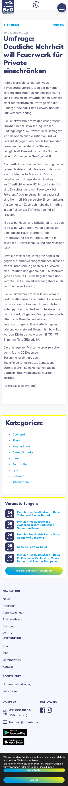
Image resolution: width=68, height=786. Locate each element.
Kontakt (8, 666)
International (21, 482)
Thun (16, 440)
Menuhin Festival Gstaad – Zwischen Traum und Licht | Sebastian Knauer (35, 525)
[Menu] (61, 7)
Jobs (5, 653)
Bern (16, 458)
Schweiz (18, 476)
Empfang (9, 626)
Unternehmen (13, 638)
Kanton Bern (21, 464)
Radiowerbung (12, 619)
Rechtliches (12, 676)
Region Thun (21, 446)
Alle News (11, 25)
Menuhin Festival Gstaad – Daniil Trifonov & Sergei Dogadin (38, 514)
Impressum (10, 691)
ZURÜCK (59, 25)
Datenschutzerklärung (17, 684)
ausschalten (34, 770)
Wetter (7, 633)
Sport (16, 470)
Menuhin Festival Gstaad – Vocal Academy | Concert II (38, 536)
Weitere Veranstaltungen (34, 570)
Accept (34, 780)
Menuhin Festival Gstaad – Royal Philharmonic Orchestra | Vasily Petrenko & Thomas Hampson (39, 558)
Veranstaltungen (13, 612)
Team (6, 646)
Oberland (19, 434)
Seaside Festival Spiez (32, 547)
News (7, 599)
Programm (9, 605)
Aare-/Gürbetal (23, 452)
